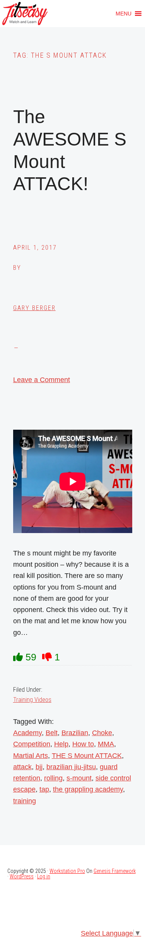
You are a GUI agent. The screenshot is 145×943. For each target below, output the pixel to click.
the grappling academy (88, 789)
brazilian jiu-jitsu (71, 767)
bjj (39, 767)
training (24, 801)
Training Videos (32, 699)
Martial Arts (30, 756)
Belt (52, 733)
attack (22, 767)
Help (61, 744)
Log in (43, 876)
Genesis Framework (115, 871)
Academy (27, 733)
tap (44, 789)
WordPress (22, 876)
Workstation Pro (67, 871)
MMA (106, 744)
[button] (123, 13)
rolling (53, 778)
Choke (102, 733)
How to (83, 744)
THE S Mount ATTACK (87, 756)
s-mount (79, 778)
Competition (31, 744)
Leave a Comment (41, 380)
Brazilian (74, 733)
